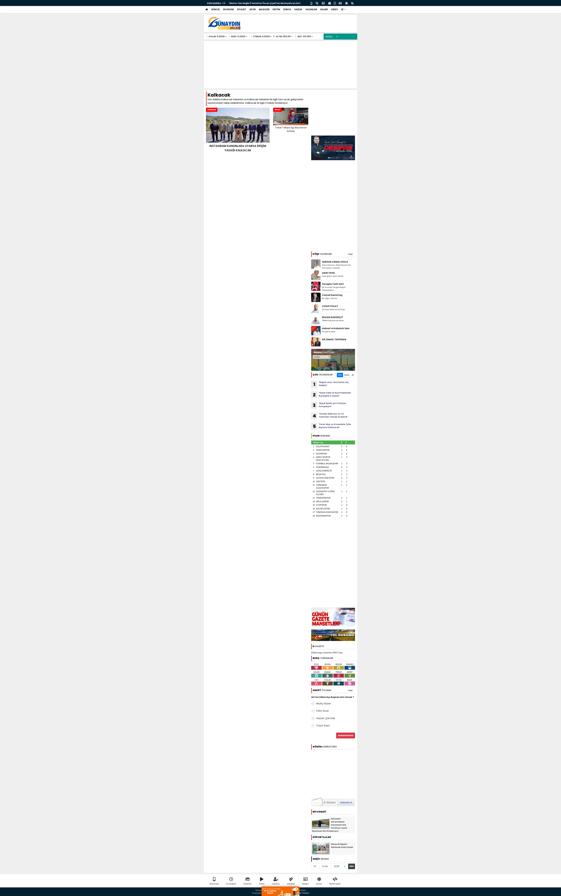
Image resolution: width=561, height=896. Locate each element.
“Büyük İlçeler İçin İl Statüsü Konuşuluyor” (329, 405)
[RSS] (352, 3)
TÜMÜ (350, 254)
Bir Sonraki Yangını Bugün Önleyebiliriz (334, 289)
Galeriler (247, 883)
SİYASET (241, 9)
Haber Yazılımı (302, 893)
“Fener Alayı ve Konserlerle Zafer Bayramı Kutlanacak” (332, 426)
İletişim (305, 883)
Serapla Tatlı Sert (333, 284)
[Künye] (346, 3)
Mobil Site (214, 883)
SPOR (252, 9)
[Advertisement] (302, 23)
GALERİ (324, 9)
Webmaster (335, 883)
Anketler (291, 883)
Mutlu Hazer (323, 703)
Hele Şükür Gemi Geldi (332, 276)
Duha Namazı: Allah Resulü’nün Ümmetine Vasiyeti (336, 266)
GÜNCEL (215, 9)
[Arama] (317, 3)
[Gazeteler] (340, 3)
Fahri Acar (322, 711)
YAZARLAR (311, 9)
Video (262, 883)
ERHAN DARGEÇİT (332, 317)
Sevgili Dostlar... (329, 331)
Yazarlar (276, 883)
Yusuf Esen (323, 725)
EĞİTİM (276, 9)
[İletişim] (323, 3)
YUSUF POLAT (330, 306)
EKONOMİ (228, 9)
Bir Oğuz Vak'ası (329, 298)
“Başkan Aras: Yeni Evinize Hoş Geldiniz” (331, 384)
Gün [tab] (340, 375)
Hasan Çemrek (325, 718)
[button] (343, 9)
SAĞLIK (298, 9)
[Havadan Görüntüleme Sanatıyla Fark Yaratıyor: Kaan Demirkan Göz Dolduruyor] (320, 822)
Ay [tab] (353, 375)
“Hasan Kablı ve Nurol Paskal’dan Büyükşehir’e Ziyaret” (332, 394)
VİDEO (334, 9)
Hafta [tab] (346, 375)
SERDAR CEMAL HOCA (335, 262)
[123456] (333, 773)
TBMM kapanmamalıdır (333, 320)
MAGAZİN (264, 9)
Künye (319, 883)
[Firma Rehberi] (329, 3)
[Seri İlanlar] (334, 3)
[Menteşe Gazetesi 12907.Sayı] (327, 652)
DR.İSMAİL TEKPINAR (334, 339)
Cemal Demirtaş (332, 295)
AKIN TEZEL (328, 273)
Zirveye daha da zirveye (333, 309)
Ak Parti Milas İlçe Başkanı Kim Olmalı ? (332, 697)
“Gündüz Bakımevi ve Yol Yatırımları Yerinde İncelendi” (330, 415)
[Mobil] (311, 3)
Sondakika (231, 883)
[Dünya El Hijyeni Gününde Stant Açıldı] (320, 848)
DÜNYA (287, 9)
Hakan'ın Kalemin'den (335, 328)
